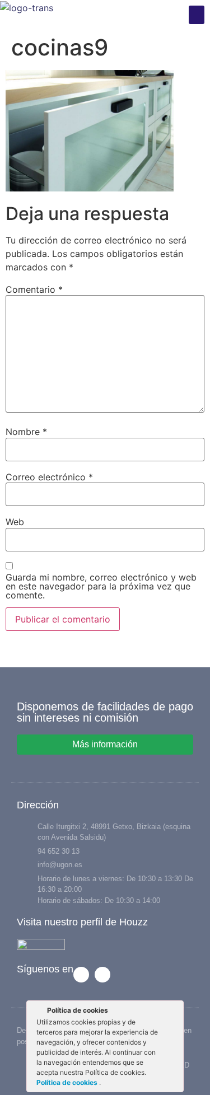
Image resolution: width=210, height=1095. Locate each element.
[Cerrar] (174, 1012)
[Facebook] (81, 974)
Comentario (34, 289)
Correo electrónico (49, 476)
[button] (196, 15)
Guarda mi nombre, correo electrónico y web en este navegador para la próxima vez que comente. (101, 586)
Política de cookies (67, 1082)
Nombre (26, 431)
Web (15, 521)
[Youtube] (102, 974)
